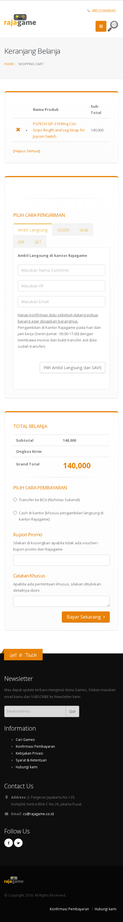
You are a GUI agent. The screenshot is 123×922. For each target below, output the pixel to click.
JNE (21, 242)
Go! (72, 711)
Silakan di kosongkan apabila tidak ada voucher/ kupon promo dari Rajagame (55, 546)
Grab (84, 230)
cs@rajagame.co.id (38, 813)
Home (9, 64)
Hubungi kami (26, 767)
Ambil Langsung (32, 230)
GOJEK (63, 230)
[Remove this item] (18, 130)
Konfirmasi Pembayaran (35, 746)
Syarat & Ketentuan (31, 760)
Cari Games (25, 739)
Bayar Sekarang (84, 617)
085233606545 (104, 10)
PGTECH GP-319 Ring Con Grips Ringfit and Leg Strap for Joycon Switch (59, 130)
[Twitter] (18, 843)
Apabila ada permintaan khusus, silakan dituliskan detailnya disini (57, 587)
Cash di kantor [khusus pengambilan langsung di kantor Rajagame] (61, 516)
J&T (38, 242)
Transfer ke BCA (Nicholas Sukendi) (49, 499)
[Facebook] (8, 843)
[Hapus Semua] (26, 150)
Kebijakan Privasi (29, 753)
